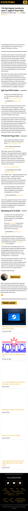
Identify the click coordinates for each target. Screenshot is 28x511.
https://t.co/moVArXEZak (15, 98)
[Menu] (25, 2)
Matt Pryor (4, 14)
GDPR (6, 501)
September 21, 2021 (9, 148)
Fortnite (24, 490)
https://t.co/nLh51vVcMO (14, 143)
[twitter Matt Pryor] (2, 295)
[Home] (7, 2)
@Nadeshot (12, 223)
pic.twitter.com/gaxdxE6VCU (11, 167)
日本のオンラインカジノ (14, 494)
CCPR (12, 501)
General (18, 12)
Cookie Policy (20, 501)
